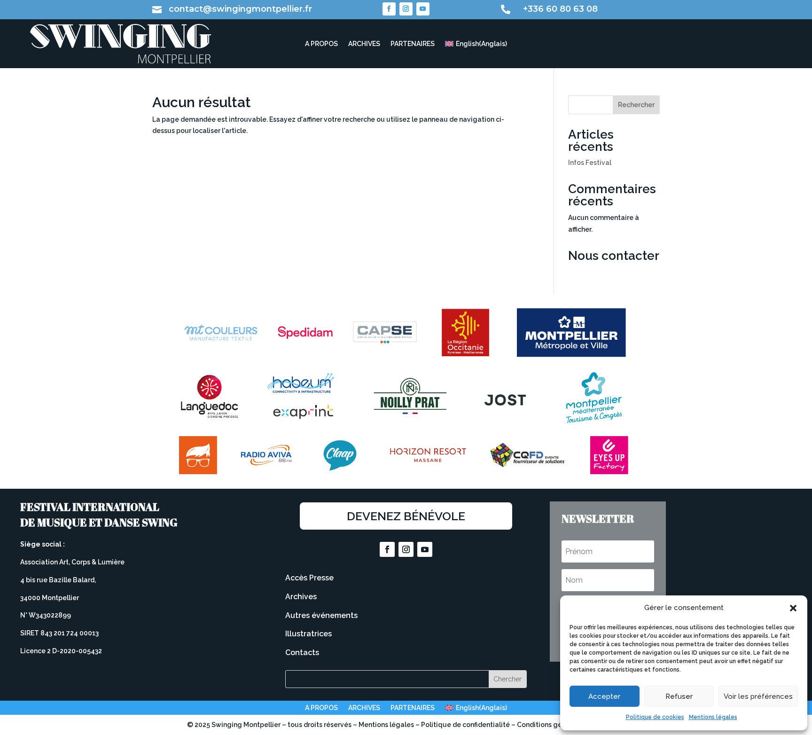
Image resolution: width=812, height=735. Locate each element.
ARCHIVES (364, 43)
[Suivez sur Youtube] (422, 9)
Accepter (604, 696)
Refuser (679, 696)
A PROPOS (321, 43)
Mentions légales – (390, 724)
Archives (301, 596)
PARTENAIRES (412, 43)
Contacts (302, 652)
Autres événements (321, 615)
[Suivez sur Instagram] (406, 9)
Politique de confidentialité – (469, 724)
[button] (793, 608)
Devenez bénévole (406, 516)
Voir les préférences (758, 696)
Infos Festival (589, 162)
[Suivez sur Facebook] (389, 9)
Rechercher (636, 105)
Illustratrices (308, 633)
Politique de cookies (655, 717)
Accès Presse (309, 577)
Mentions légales (713, 717)
